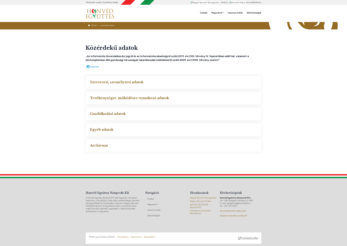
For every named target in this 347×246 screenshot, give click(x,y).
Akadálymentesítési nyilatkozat (233, 216)
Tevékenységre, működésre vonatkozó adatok (129, 98)
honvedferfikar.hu (253, 2)
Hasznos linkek (235, 13)
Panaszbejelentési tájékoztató (233, 211)
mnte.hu (224, 2)
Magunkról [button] (216, 13)
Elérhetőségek (254, 13)
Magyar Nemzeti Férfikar (200, 201)
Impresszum (136, 237)
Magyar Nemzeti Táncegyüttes (203, 198)
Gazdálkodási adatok (108, 114)
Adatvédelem (149, 237)
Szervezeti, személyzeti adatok (117, 82)
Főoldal (203, 13)
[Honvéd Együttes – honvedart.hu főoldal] (100, 13)
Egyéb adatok (101, 130)
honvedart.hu (123, 237)
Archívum (99, 145)
